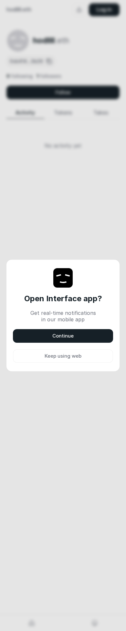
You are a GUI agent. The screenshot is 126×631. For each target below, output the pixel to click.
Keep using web (63, 356)
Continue (63, 336)
